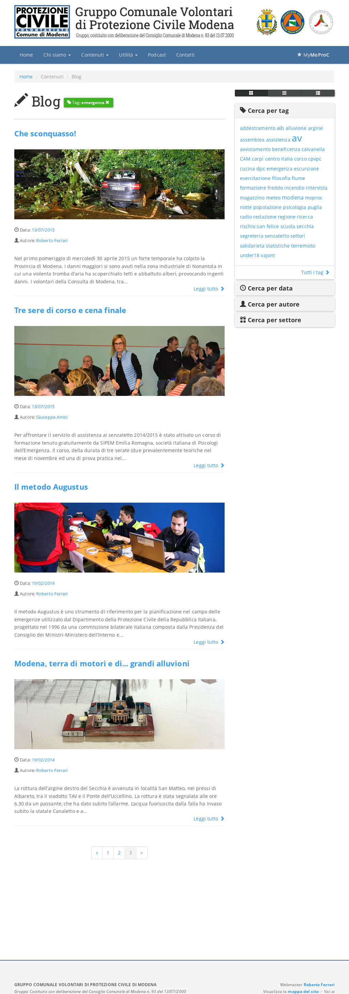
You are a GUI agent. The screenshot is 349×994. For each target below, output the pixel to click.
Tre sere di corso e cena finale (70, 310)
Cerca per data (269, 288)
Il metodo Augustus (51, 486)
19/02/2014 (43, 583)
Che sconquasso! (45, 133)
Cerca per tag (267, 110)
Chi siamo (55, 54)
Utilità (126, 54)
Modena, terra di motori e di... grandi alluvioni (101, 663)
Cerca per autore (273, 304)
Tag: (88, 102)
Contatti (185, 54)
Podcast (157, 54)
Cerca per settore (274, 320)
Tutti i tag (313, 272)
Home (26, 54)
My (315, 54)
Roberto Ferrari (52, 240)
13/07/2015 (43, 230)
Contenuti (93, 54)
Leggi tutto (206, 288)
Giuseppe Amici (51, 417)
